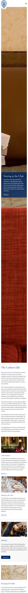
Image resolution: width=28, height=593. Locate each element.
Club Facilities (5, 455)
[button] (26, 3)
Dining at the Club (7, 495)
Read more (3, 473)
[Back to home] (4, 4)
